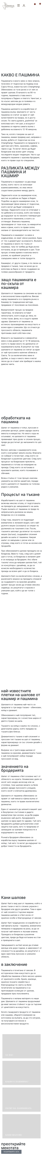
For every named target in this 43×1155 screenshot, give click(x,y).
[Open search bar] (29, 6)
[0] (39, 5)
